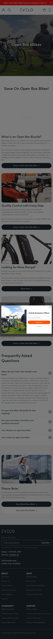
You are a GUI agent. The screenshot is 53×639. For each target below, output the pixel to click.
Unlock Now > (39, 322)
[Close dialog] (50, 307)
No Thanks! (39, 326)
